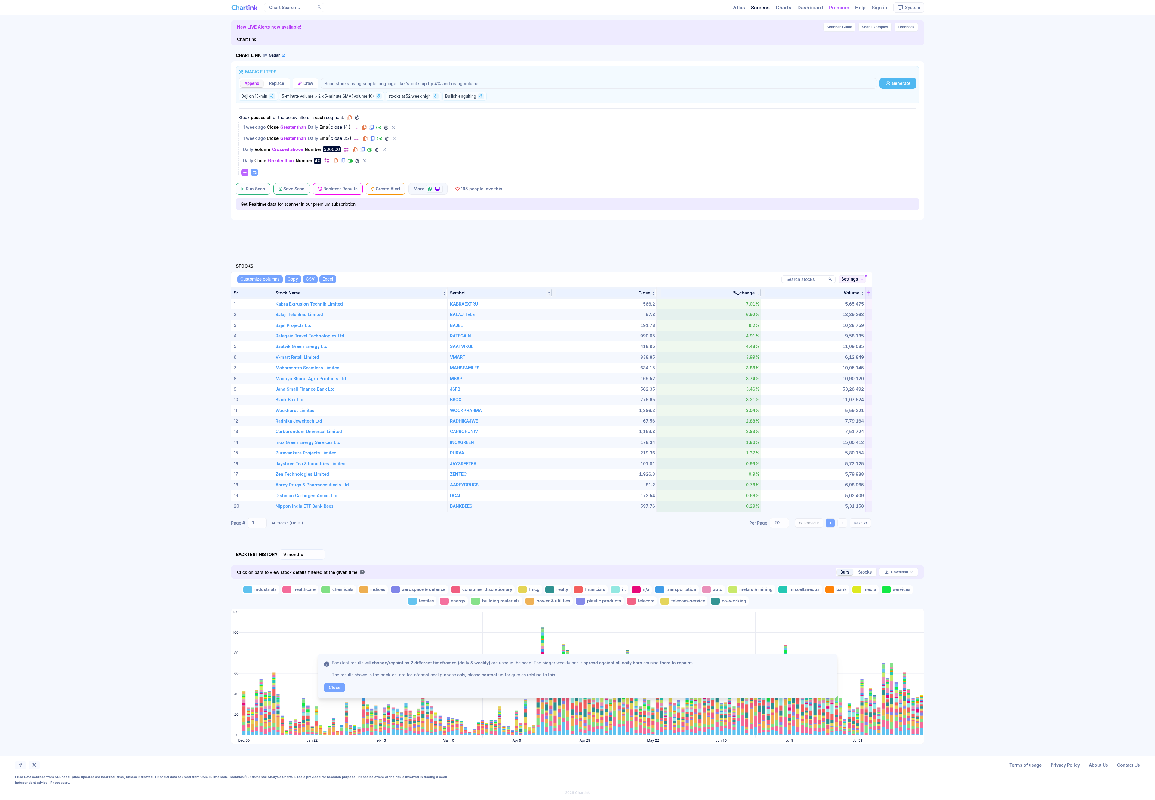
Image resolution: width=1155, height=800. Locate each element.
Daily (313, 127)
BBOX (455, 399)
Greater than (293, 127)
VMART (457, 357)
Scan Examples (875, 27)
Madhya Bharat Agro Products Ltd (311, 378)
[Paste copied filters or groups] (254, 172)
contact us (493, 674)
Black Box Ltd (289, 399)
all (269, 117)
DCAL (455, 495)
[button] (360, 292)
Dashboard (810, 8)
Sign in (879, 8)
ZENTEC (458, 474)
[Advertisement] (577, 234)
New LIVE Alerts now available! (269, 26)
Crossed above (287, 149)
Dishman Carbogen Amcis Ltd (306, 495)
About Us (1098, 765)
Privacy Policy (1065, 765)
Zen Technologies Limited (302, 474)
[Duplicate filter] (371, 127)
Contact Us (1128, 765)
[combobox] (257, 523)
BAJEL (456, 325)
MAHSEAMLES (464, 367)
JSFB (455, 389)
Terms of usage (1025, 765)
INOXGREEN (462, 442)
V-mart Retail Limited (297, 357)
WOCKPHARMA (466, 410)
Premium (839, 8)
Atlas (739, 8)
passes (258, 117)
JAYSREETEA (463, 463)
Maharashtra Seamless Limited (308, 367)
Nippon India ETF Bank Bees (305, 506)
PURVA (457, 452)
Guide (839, 27)
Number (313, 149)
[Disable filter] (378, 127)
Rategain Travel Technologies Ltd (310, 335)
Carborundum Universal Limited (309, 431)
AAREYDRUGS (464, 484)
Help (860, 8)
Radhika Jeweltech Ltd (299, 420)
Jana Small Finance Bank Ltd (305, 389)
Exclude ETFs (347, 506)
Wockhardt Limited (295, 410)
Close (273, 127)
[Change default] (355, 127)
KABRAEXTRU (464, 303)
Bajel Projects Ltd (294, 325)
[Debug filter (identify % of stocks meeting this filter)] (386, 127)
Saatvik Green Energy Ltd (302, 346)
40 (317, 160)
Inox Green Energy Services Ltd (308, 442)
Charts (783, 8)
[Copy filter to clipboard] (364, 127)
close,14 (339, 127)
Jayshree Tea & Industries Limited (311, 463)
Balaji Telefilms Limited (299, 314)
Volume (262, 149)
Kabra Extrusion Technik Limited (309, 303)
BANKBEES (461, 506)
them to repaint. (676, 662)
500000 (332, 149)
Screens (760, 8)
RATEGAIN (460, 335)
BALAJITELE (462, 314)
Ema (323, 127)
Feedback (906, 27)
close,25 (340, 138)
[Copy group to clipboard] (349, 117)
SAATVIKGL (461, 346)
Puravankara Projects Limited (306, 452)
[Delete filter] (393, 127)
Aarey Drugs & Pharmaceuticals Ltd (312, 484)
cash (320, 117)
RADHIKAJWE (464, 420)
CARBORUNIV (464, 431)
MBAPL (457, 378)
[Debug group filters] (356, 117)
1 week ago (254, 127)
